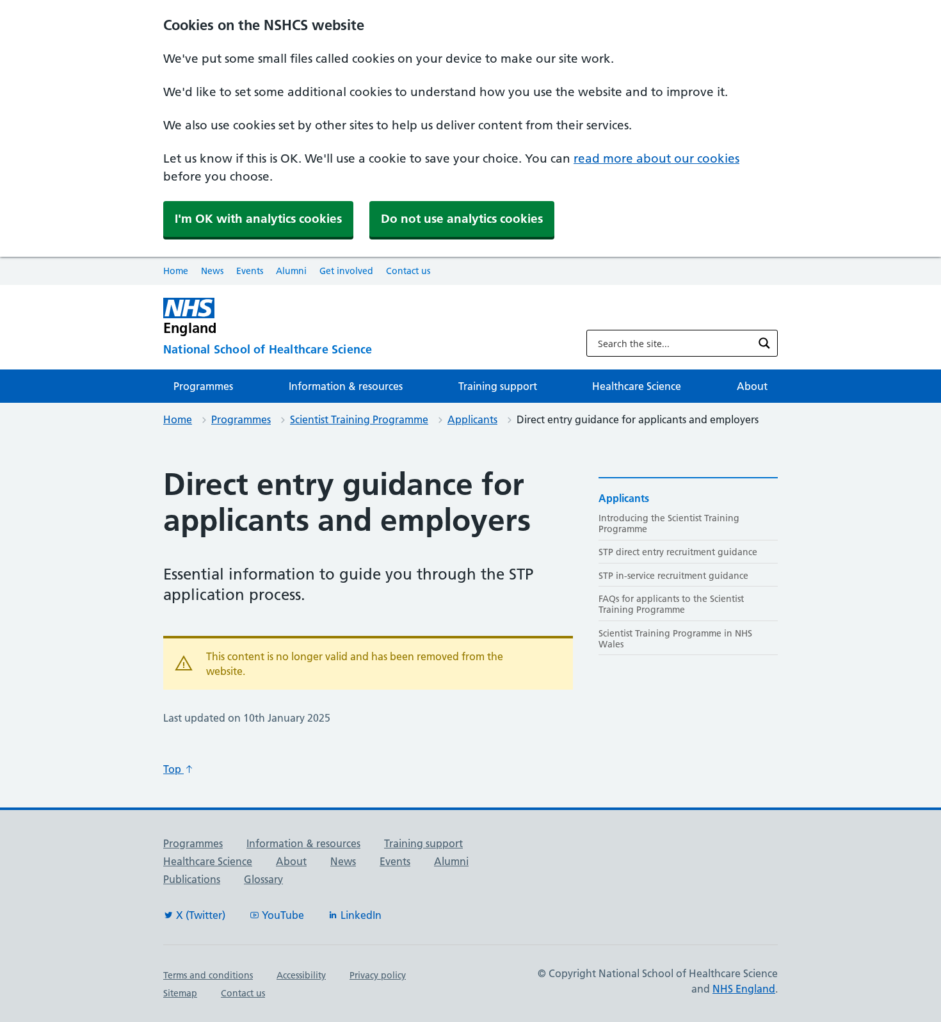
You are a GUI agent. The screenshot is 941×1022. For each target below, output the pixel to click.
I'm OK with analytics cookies (258, 218)
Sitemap (180, 993)
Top (173, 769)
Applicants (472, 419)
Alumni (291, 271)
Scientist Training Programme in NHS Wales (675, 639)
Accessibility (301, 975)
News (212, 271)
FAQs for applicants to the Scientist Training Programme (671, 604)
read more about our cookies (656, 158)
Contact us (408, 271)
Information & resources (346, 386)
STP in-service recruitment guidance (673, 575)
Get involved (346, 271)
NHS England (743, 988)
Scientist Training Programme (359, 419)
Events (249, 271)
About (752, 386)
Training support (497, 386)
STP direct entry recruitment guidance (678, 552)
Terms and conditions (208, 975)
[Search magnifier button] (764, 343)
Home (175, 271)
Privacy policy (378, 975)
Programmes (203, 386)
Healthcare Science (636, 386)
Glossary (263, 879)
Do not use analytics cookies (462, 218)
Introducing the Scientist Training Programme (669, 523)
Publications (191, 879)
